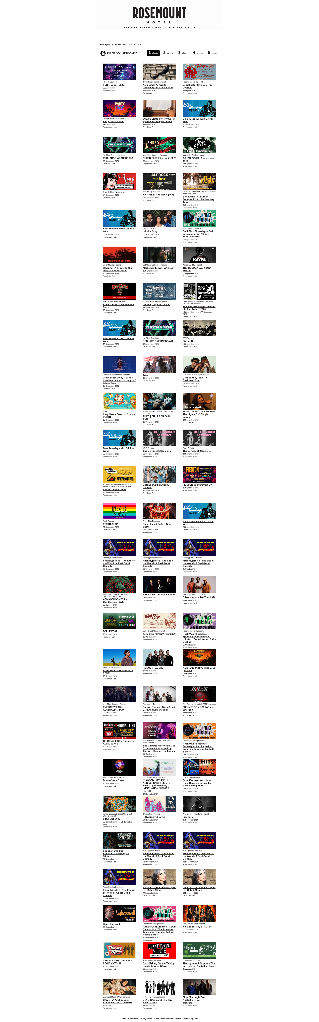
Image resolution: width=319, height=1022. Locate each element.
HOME (103, 44)
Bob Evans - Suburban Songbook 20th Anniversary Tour (198, 199)
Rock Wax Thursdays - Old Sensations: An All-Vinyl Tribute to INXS (198, 234)
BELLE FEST (110, 631)
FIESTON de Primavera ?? (197, 484)
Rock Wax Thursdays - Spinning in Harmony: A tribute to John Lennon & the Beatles (199, 638)
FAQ (124, 44)
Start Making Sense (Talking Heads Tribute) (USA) (159, 964)
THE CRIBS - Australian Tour (159, 594)
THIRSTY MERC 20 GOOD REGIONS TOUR (117, 962)
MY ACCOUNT (114, 44)
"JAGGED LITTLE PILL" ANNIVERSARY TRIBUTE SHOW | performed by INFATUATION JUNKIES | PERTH (156, 785)
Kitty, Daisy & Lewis (154, 817)
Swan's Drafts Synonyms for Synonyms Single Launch (159, 120)
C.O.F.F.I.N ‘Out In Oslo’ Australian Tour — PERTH (117, 1001)
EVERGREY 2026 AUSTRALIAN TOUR (114, 708)
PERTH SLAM (110, 524)
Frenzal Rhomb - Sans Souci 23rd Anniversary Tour (159, 708)
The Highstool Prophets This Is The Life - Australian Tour (199, 964)
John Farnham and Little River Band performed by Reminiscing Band (197, 783)
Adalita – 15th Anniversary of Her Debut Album (159, 888)
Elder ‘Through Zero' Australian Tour (194, 998)
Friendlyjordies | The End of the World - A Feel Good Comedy (119, 563)
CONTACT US (134, 44)
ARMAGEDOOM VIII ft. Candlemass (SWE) (115, 600)
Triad (146, 375)
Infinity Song (150, 231)
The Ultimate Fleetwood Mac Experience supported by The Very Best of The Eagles (159, 748)
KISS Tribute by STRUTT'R (197, 926)
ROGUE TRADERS (153, 667)
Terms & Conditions (129, 1019)
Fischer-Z (188, 817)
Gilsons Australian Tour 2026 (199, 597)
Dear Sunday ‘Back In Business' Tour (195, 379)
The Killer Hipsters (113, 192)
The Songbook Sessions (157, 451)
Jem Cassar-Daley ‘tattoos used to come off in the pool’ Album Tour (119, 380)
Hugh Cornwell (111, 924)
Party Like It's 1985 (113, 121)
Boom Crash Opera (113, 780)
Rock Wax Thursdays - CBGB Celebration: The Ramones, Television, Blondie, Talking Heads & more (159, 930)
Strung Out (189, 341)
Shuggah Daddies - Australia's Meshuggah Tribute (116, 853)
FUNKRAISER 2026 (113, 85)
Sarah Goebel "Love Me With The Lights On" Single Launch (199, 414)
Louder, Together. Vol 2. (156, 304)
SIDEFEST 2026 (111, 819)
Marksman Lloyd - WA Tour (158, 268)
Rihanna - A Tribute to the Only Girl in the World (117, 269)
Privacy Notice (146, 1019)
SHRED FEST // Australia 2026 (159, 158)
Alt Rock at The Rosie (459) (158, 194)
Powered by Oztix (190, 1019)
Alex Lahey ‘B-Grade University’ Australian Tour (158, 86)
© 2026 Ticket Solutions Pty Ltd (167, 1019)
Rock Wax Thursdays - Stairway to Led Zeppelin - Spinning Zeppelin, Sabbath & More (198, 747)
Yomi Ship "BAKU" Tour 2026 (159, 634)
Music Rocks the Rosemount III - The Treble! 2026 (199, 307)
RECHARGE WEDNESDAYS (118, 158)
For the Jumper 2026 (114, 489)
